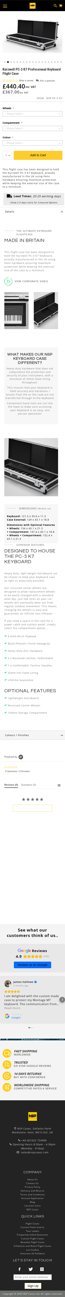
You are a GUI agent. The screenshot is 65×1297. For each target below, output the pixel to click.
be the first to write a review (32, 808)
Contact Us (32, 1183)
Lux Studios (32, 1249)
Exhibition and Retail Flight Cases (32, 1246)
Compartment (11, 123)
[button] (4, 61)
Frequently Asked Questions (32, 1234)
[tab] (32, 211)
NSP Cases (32, 1209)
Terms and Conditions (32, 1194)
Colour (7, 137)
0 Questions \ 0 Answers (17, 771)
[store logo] (33, 6)
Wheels (7, 108)
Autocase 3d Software (32, 1253)
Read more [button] (12, 1008)
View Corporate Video (31, 281)
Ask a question (47, 80)
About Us (32, 1179)
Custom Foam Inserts (32, 1227)
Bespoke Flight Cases (33, 1242)
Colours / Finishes (17, 735)
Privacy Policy (32, 1186)
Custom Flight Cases (32, 1238)
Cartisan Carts (32, 1205)
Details (9, 211)
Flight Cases (32, 1223)
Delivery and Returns (32, 1190)
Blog (32, 1202)
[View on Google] (7, 983)
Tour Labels (32, 1231)
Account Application (32, 1198)
